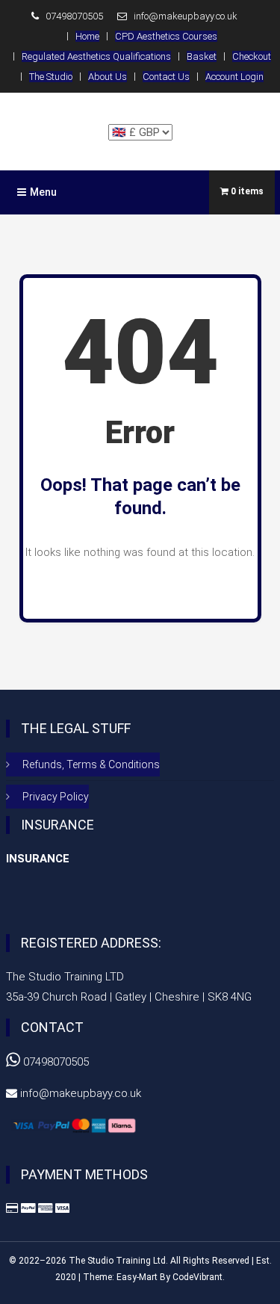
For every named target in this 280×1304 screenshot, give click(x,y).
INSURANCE (37, 858)
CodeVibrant (197, 1277)
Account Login (234, 76)
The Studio (50, 76)
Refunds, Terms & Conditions (91, 764)
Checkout (251, 56)
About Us (107, 76)
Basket (202, 56)
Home (87, 36)
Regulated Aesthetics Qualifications (96, 56)
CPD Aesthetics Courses (166, 36)
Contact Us (166, 76)
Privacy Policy (55, 797)
